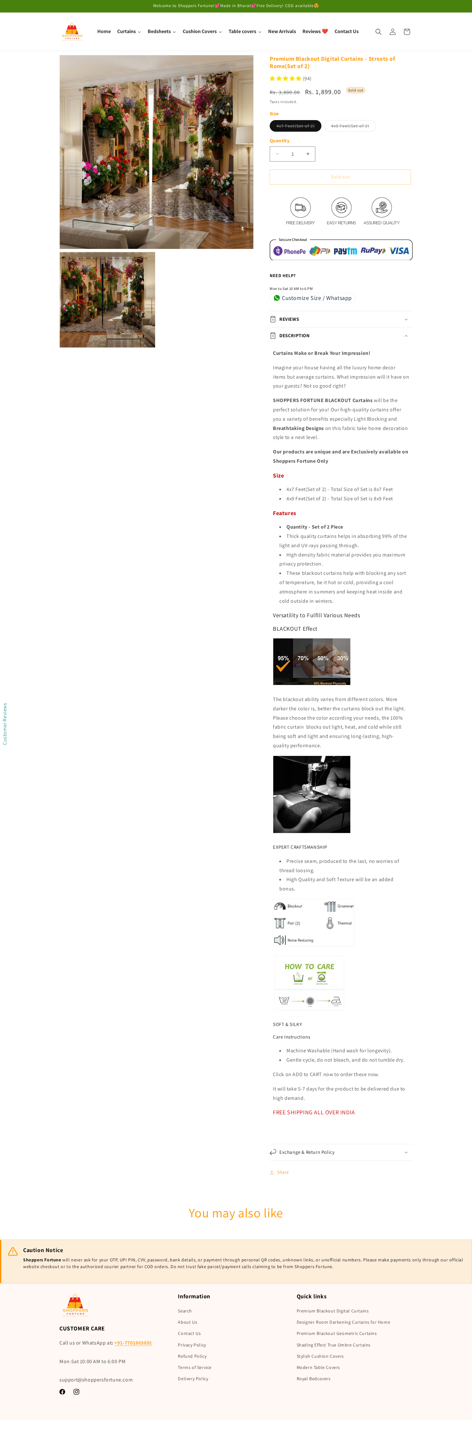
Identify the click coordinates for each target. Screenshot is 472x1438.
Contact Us (189, 1333)
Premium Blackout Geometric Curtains (337, 1333)
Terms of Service (195, 1367)
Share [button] (283, 1172)
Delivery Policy (193, 1378)
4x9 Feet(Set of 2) (353, 127)
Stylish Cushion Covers (320, 1356)
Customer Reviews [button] (4, 724)
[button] (378, 32)
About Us (187, 1322)
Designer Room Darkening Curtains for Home (343, 1322)
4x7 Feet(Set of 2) (298, 127)
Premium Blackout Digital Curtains (333, 1311)
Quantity (280, 140)
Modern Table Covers (318, 1367)
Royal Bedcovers (314, 1378)
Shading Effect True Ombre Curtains (334, 1345)
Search (185, 1311)
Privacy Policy (192, 1345)
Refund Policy (192, 1356)
